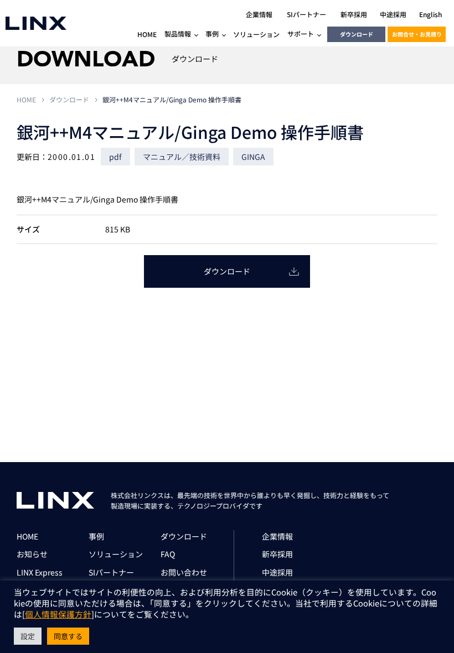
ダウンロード (356, 34)
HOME (26, 99)
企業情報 (277, 536)
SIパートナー (111, 572)
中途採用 (277, 572)
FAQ (168, 553)
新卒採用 (277, 553)
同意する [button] (68, 636)
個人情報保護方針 (58, 614)
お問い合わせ (184, 572)
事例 (96, 536)
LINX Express (40, 572)
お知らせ (32, 553)
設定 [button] (27, 636)
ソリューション (116, 553)
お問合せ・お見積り (417, 34)
